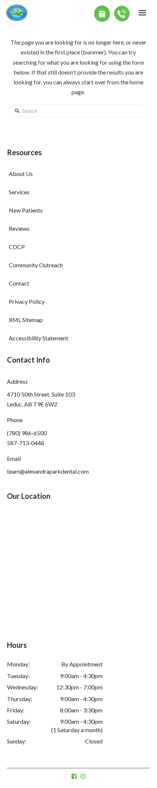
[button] (142, 13)
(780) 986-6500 (27, 432)
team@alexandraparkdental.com (48, 471)
